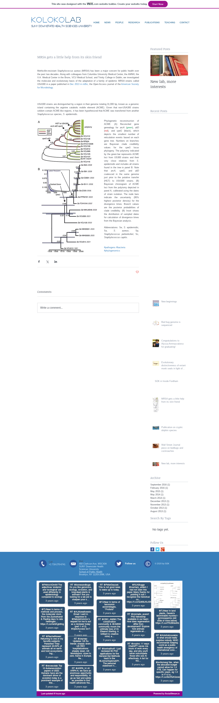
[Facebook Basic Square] (152, 549)
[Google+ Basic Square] (163, 549)
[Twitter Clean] (119, 563)
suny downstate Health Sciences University (61, 26)
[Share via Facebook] (39, 261)
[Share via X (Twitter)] (47, 261)
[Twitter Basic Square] (157, 549)
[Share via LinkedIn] (55, 261)
